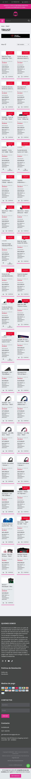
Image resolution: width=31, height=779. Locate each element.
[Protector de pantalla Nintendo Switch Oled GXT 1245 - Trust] (3, 294)
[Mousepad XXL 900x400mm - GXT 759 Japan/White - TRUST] (19, 107)
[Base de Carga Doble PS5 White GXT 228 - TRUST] (19, 261)
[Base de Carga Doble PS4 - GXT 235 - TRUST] (3, 77)
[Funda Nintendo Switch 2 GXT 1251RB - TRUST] (3, 359)
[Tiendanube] (15, 765)
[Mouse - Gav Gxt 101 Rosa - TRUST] (3, 572)
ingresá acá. (15, 757)
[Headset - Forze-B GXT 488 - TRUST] (3, 137)
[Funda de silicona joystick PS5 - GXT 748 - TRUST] (3, 326)
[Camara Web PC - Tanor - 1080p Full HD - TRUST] (19, 137)
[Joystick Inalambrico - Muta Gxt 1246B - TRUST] (19, 201)
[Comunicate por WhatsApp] (28, 766)
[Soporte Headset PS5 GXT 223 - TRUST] (19, 294)
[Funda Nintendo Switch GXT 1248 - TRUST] (19, 169)
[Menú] (2, 21)
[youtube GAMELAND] (8, 661)
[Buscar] (28, 20)
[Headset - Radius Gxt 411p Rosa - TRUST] (19, 512)
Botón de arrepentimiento (15, 760)
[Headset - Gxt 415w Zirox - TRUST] (3, 421)
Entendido (15, 776)
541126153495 (5, 727)
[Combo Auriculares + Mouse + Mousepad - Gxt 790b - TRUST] (3, 481)
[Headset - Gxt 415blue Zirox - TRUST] (19, 421)
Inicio (2, 26)
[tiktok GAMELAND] (12, 661)
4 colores (4, 147)
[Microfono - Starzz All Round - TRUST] (19, 231)
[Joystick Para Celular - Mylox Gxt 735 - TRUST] (3, 201)
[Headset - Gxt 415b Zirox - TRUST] (3, 451)
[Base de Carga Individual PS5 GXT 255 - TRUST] (3, 263)
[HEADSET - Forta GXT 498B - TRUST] (3, 169)
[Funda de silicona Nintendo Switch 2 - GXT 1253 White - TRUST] (19, 77)
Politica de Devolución (4, 673)
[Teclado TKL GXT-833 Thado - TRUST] (19, 358)
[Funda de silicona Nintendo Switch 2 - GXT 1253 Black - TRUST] (3, 107)
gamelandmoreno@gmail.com (10, 734)
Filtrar (3, 44)
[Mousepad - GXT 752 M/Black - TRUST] (3, 390)
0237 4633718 (5, 731)
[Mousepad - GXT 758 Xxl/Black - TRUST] (3, 512)
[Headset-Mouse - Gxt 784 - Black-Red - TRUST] (19, 572)
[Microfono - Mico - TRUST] (3, 231)
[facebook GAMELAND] (5, 661)
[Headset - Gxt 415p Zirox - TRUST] (19, 451)
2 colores (19, 147)
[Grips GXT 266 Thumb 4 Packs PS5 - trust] (19, 325)
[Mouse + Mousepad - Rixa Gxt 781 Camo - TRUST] (3, 603)
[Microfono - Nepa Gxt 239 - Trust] (19, 542)
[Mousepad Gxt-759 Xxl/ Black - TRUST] (19, 390)
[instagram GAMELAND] (2, 661)
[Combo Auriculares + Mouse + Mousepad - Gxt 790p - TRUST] (19, 481)
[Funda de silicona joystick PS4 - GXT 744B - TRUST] (3, 542)
